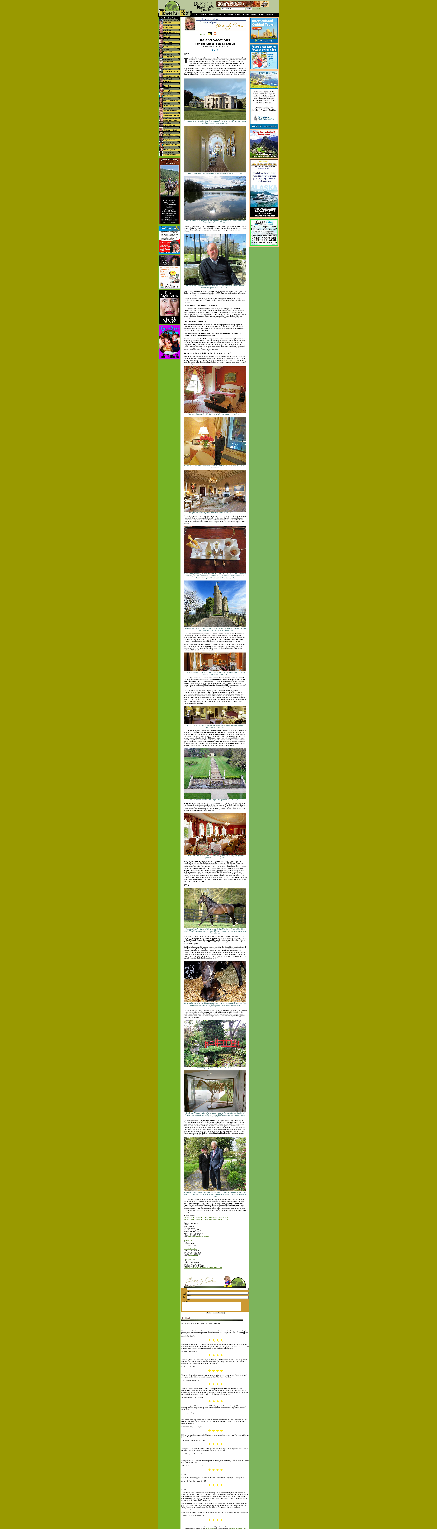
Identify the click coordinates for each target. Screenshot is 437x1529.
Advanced (255, 8)
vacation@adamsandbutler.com (198, 1237)
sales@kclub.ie (193, 1256)
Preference (260, 8)
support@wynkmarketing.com (238, 1528)
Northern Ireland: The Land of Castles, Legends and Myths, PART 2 (206, 1219)
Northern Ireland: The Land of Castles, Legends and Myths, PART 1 (206, 1217)
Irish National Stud (190, 1259)
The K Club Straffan (190, 1249)
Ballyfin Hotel (188, 1240)
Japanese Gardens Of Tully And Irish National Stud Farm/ (203, 1268)
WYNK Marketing (210, 1528)
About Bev (202, 34)
